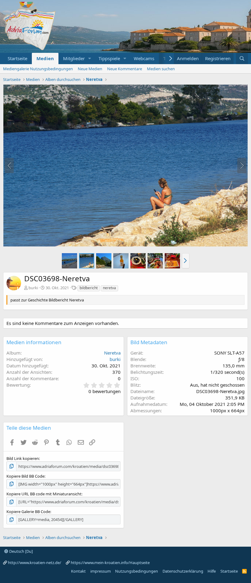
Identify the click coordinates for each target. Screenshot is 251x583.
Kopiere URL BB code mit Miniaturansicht (43, 494)
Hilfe (212, 571)
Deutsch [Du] (20, 551)
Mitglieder (74, 58)
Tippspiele (109, 58)
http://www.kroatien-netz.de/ (34, 562)
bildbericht (89, 287)
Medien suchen (161, 68)
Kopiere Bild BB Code (25, 476)
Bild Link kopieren (22, 458)
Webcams (144, 58)
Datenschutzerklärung (183, 571)
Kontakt (78, 571)
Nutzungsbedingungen (136, 571)
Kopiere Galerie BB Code (28, 511)
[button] (89, 58)
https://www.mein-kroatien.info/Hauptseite (110, 562)
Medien (45, 58)
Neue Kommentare (124, 68)
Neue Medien (90, 68)
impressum (100, 571)
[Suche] (242, 58)
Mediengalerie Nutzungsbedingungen (38, 68)
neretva (109, 287)
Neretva (112, 353)
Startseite (17, 58)
